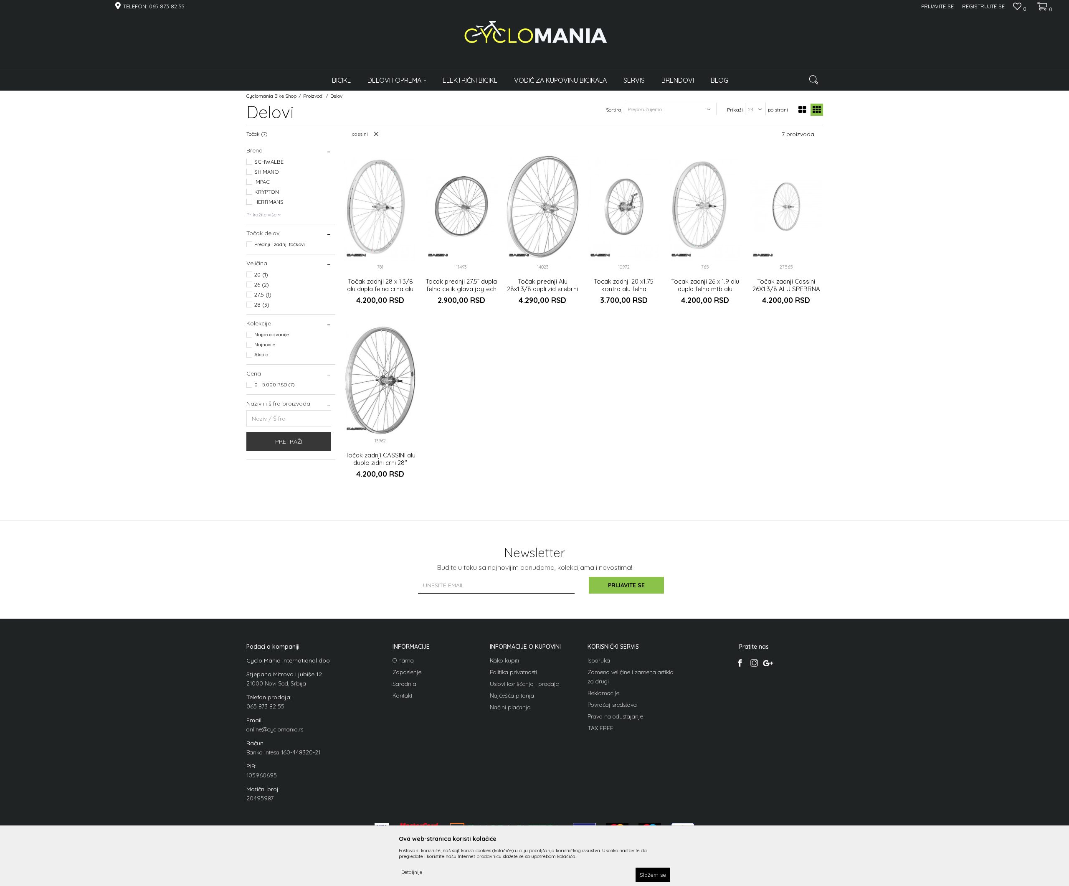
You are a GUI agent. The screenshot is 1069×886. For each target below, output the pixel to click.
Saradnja (404, 684)
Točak (257, 134)
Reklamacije (603, 693)
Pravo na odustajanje (615, 716)
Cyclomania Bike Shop (271, 96)
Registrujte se (983, 6)
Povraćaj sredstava (612, 704)
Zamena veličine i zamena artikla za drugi (631, 676)
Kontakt (403, 695)
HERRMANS (269, 201)
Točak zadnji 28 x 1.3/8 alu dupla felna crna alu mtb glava (380, 289)
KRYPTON (266, 191)
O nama (403, 660)
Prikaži (735, 110)
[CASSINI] (356, 255)
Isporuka (599, 660)
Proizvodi (313, 96)
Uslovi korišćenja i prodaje (524, 684)
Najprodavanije (271, 334)
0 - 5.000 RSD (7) (274, 384)
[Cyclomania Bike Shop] (534, 35)
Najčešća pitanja (512, 695)
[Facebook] (740, 663)
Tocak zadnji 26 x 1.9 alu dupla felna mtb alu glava (705, 289)
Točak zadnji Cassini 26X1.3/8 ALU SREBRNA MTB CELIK (786, 289)
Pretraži (288, 441)
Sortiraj (614, 110)
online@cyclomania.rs (274, 729)
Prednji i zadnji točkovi (279, 244)
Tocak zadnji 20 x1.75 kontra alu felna (624, 285)
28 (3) (261, 304)
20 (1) (261, 274)
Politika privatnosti (513, 672)
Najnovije (264, 344)
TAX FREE (600, 728)
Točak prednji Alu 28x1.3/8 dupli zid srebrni (542, 285)
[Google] (768, 663)
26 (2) (261, 284)
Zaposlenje (407, 672)
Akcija (261, 354)
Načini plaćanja (510, 707)
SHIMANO (266, 171)
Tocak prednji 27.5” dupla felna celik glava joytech (461, 285)
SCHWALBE (269, 161)
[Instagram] (754, 663)
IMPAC (262, 181)
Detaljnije (411, 872)
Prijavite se (626, 585)
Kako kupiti (504, 660)
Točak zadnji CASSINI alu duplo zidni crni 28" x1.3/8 (380, 463)
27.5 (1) (262, 294)
